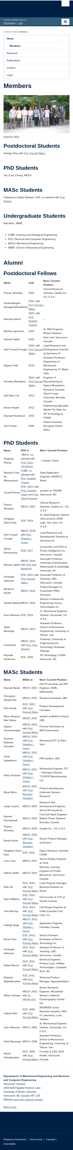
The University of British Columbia (27, 7)
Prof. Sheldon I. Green (26, 538)
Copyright (50, 1139)
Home (7, 32)
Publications (13, 60)
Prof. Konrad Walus (34, 153)
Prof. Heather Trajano (33, 321)
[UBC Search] (65, 4)
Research (12, 53)
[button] (65, 38)
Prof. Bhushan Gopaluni (28, 794)
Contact (11, 67)
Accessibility (9, 1144)
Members (15, 45)
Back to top (10, 1107)
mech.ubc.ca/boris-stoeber (28, 1099)
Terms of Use (36, 1139)
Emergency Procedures (15, 1139)
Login (10, 75)
